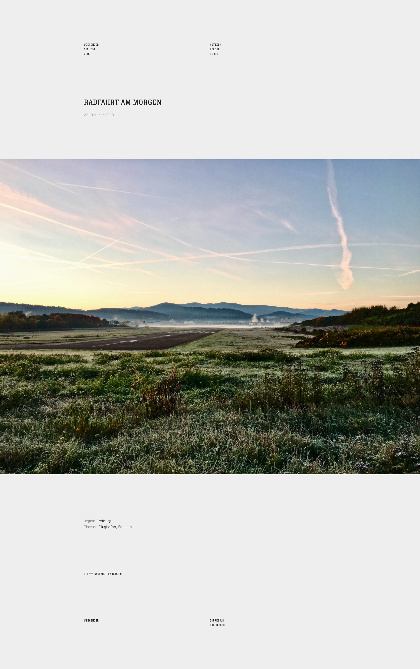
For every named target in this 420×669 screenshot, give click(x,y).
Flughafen (107, 526)
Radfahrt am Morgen (123, 103)
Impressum (217, 620)
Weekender (91, 620)
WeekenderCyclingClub (91, 48)
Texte (214, 53)
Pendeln (125, 526)
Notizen (215, 44)
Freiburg (103, 520)
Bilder (215, 49)
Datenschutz (218, 625)
